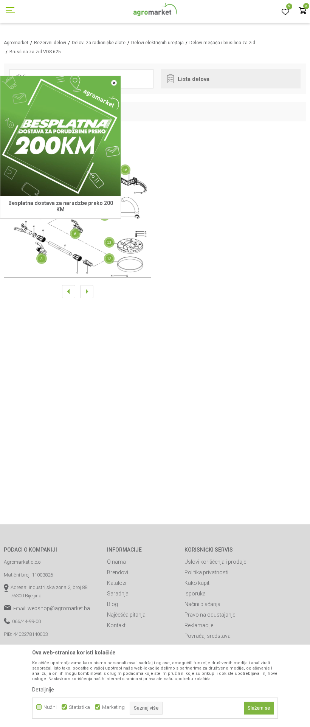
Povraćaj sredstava (207, 636)
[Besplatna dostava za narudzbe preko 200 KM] (60, 136)
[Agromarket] (155, 11)
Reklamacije (198, 625)
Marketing (113, 707)
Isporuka (195, 594)
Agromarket (16, 42)
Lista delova (193, 79)
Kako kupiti (197, 583)
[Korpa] (302, 11)
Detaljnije (43, 690)
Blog (112, 604)
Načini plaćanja (202, 604)
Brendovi (117, 572)
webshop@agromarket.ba (59, 608)
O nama (116, 562)
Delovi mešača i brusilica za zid (222, 42)
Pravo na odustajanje (209, 615)
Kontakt (116, 625)
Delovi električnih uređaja (157, 42)
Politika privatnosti (206, 572)
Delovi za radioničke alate (99, 42)
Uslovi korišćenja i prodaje (215, 562)
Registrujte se (252, 7)
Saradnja (118, 594)
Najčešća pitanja (126, 615)
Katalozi (116, 583)
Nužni (50, 707)
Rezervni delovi (50, 42)
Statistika (79, 707)
